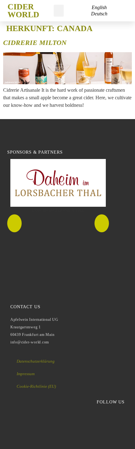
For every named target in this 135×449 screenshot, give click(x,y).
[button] (59, 11)
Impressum (26, 373)
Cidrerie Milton (35, 43)
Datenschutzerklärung (36, 361)
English (99, 7)
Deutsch (99, 13)
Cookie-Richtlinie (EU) (36, 386)
